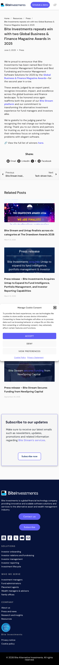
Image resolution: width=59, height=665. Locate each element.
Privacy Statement (35, 357)
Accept (29, 336)
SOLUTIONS (8, 546)
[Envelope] (28, 538)
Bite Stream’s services (31, 440)
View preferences (29, 351)
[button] (55, 307)
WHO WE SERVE (11, 574)
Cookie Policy (20, 357)
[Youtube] (22, 538)
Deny (30, 343)
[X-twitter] (16, 538)
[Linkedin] (3, 538)
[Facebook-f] (10, 538)
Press (21, 50)
